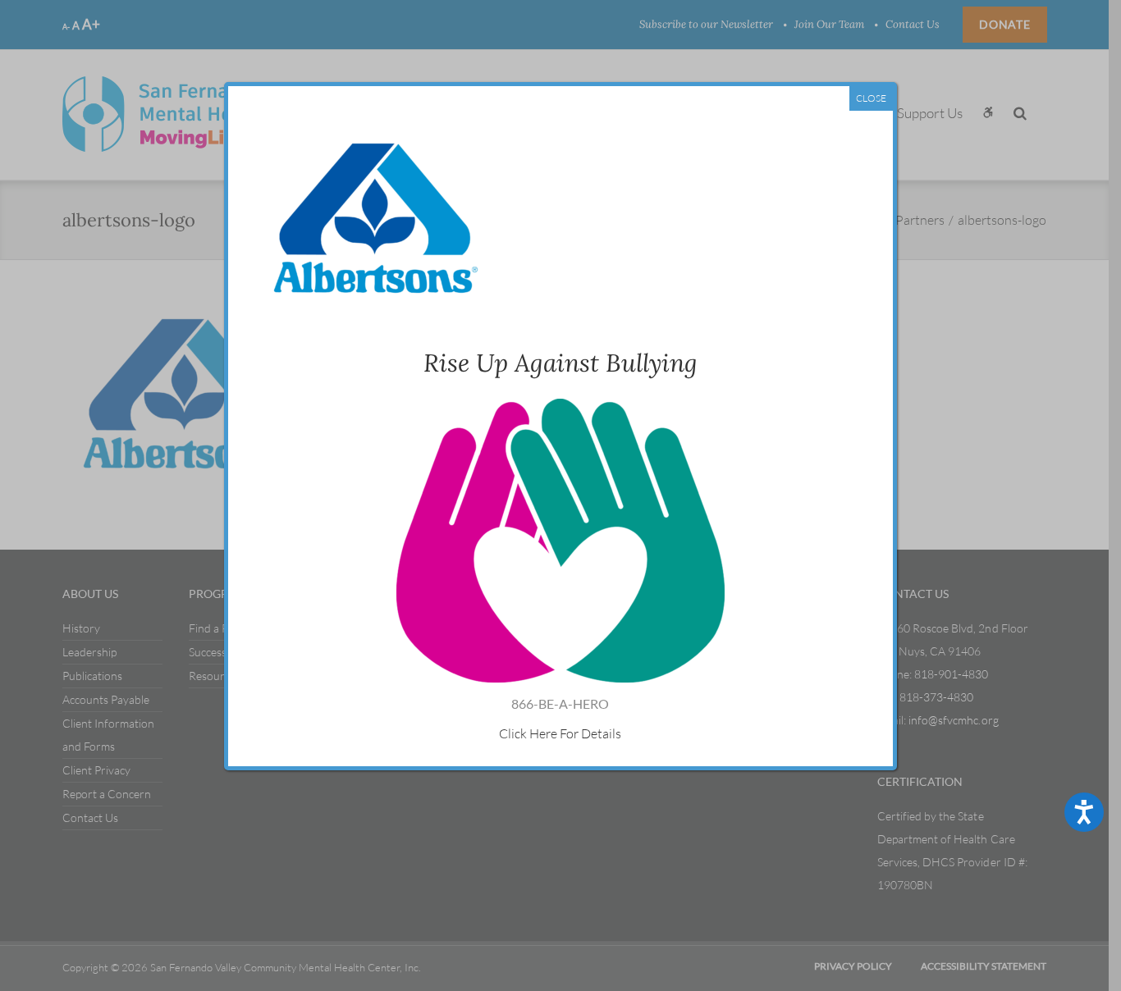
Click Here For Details (560, 733)
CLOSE (871, 98)
